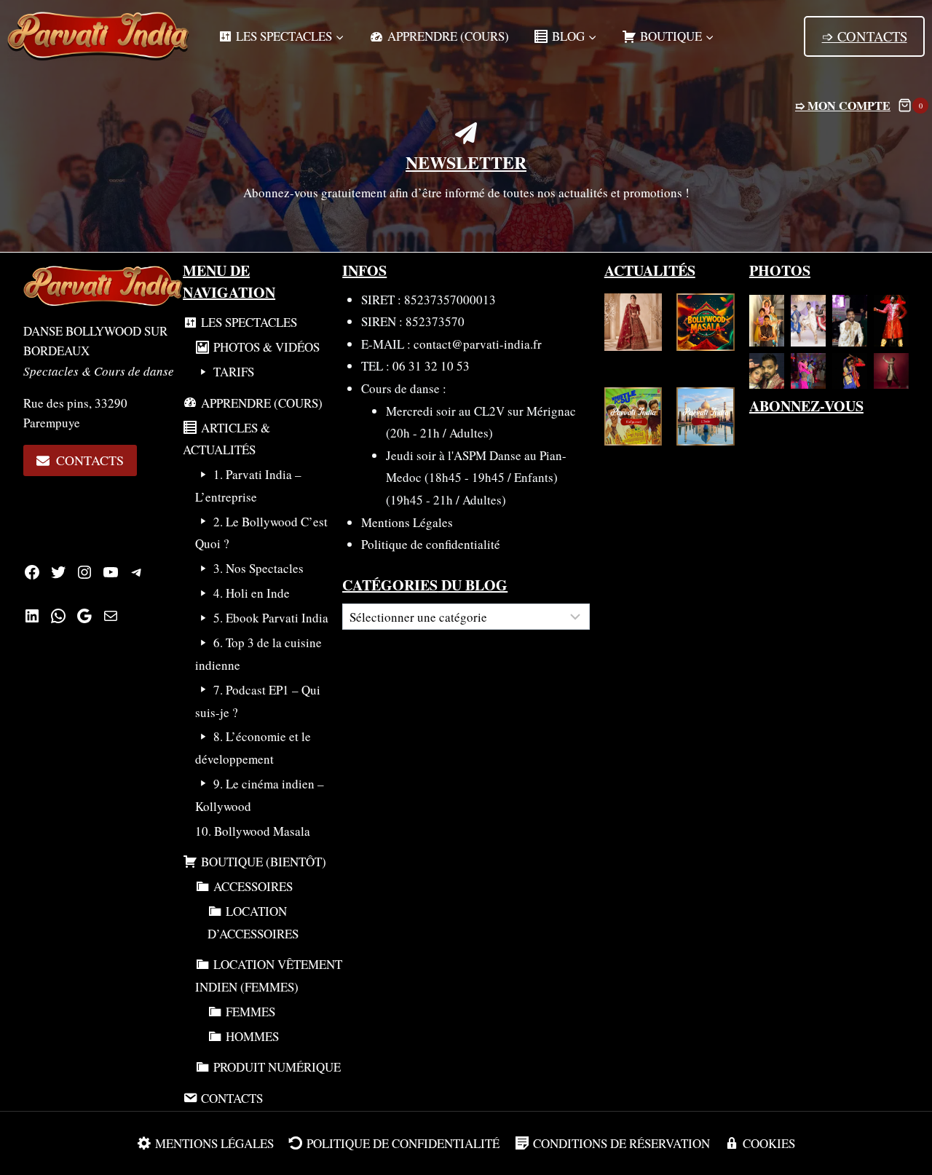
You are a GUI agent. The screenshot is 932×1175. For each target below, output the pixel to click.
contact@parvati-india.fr (478, 344)
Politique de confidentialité (430, 544)
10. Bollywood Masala (252, 831)
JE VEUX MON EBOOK (568, 23)
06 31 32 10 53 (431, 365)
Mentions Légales (407, 522)
